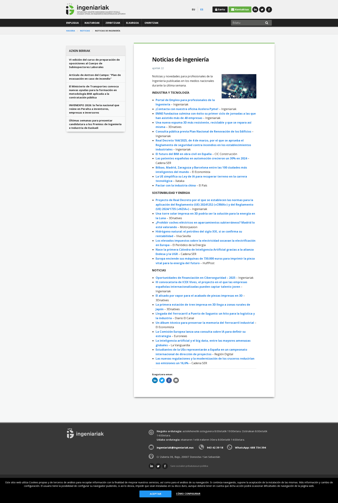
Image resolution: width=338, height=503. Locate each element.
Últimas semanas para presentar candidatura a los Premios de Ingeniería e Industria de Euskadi (95, 124)
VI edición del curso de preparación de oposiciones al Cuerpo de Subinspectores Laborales (94, 63)
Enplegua (72, 22)
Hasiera (70, 30)
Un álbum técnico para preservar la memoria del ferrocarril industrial (205, 323)
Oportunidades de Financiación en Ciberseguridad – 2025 (195, 278)
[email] (176, 380)
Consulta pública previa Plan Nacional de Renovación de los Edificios (203, 131)
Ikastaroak (92, 22)
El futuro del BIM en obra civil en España (184, 154)
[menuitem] (72, 23)
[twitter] (162, 380)
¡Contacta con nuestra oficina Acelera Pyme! (187, 109)
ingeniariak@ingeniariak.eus (175, 447)
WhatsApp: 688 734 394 (250, 447)
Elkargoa (132, 22)
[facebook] (169, 380)
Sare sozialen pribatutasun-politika (189, 465)
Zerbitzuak (112, 22)
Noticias (85, 30)
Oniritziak (151, 22)
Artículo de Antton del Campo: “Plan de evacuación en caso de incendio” (95, 76)
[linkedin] (155, 380)
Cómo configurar (188, 493)
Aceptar (155, 493)
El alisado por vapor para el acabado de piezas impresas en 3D (199, 296)
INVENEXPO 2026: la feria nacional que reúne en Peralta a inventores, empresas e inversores (94, 108)
